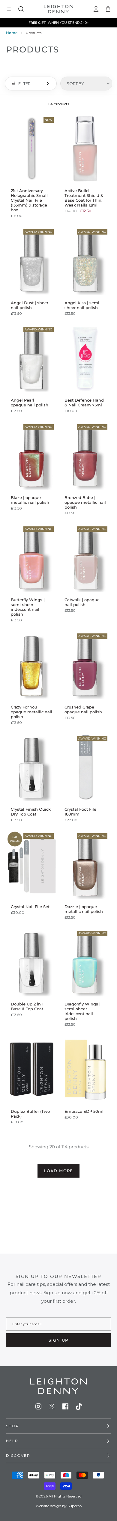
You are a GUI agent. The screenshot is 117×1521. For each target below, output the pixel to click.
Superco (75, 1506)
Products (33, 32)
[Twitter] (52, 1406)
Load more (58, 1170)
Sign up (58, 1340)
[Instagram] (38, 1406)
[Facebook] (65, 1406)
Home (11, 32)
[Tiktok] (79, 1406)
